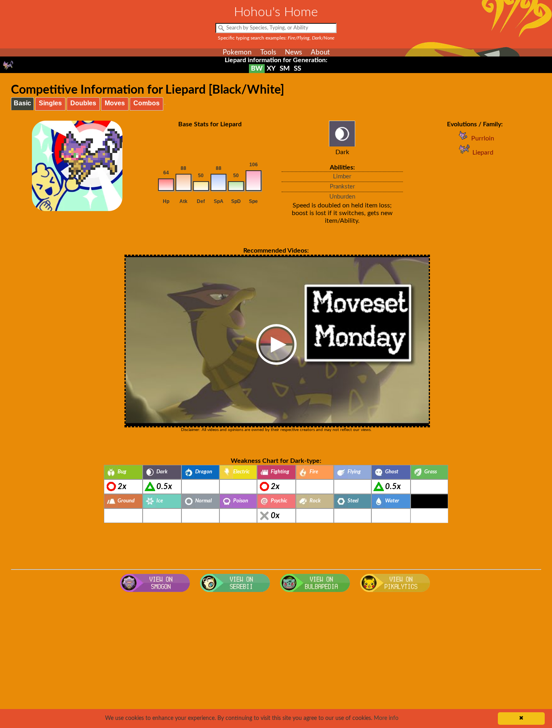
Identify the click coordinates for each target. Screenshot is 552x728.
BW (257, 68)
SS (297, 68)
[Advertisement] (276, 660)
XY (271, 68)
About (320, 52)
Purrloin (482, 138)
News (293, 52)
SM (285, 68)
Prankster (342, 187)
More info (386, 718)
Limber (342, 177)
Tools (268, 52)
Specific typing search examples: (276, 38)
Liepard (482, 152)
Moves (115, 103)
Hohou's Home (276, 12)
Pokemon (237, 52)
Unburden (342, 197)
